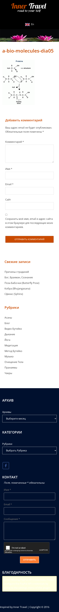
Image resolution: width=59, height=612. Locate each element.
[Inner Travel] (29, 8)
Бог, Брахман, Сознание (19, 277)
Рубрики (7, 444)
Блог (7, 323)
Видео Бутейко (13, 328)
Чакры (8, 373)
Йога (7, 340)
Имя (8, 169)
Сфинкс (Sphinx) (14, 294)
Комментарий (14, 141)
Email (9, 184)
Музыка (9, 356)
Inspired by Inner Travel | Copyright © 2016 (24, 607)
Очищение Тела (14, 362)
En (32, 24)
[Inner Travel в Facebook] (6, 465)
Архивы (6, 412)
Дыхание (10, 334)
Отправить (29, 559)
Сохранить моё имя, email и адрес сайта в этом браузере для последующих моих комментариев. (29, 223)
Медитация (11, 345)
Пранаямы (11, 367)
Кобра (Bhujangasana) (17, 288)
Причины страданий (17, 271)
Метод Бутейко (13, 351)
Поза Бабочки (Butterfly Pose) (22, 283)
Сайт (8, 199)
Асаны (8, 317)
